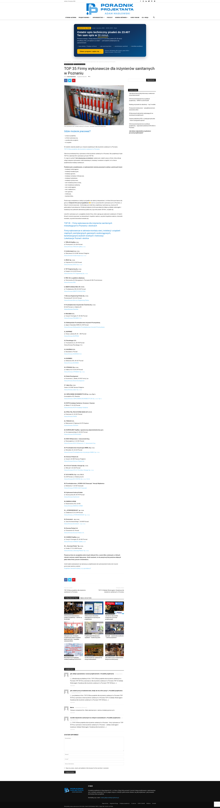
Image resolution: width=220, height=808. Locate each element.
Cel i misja (145, 17)
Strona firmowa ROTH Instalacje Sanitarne (76, 407)
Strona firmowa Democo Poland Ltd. (74, 461)
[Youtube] (154, 1)
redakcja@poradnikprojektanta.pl (110, 797)
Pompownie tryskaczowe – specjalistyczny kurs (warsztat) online (142, 108)
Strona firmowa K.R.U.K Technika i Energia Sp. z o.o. (79, 470)
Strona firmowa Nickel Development (74, 380)
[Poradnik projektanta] (110, 8)
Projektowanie (84, 17)
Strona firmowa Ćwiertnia (71, 309)
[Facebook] (140, 1)
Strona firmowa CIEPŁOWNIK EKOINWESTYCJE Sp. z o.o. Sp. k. (83, 398)
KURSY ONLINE (135, 17)
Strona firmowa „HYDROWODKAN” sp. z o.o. (77, 515)
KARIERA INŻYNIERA (121, 17)
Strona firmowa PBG (70, 282)
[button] (154, 17)
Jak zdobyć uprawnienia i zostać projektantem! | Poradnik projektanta (92, 674)
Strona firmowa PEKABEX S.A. (73, 318)
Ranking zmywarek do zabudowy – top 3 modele (142, 104)
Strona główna (70, 17)
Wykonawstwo (98, 17)
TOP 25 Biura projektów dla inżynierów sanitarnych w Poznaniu (82, 149)
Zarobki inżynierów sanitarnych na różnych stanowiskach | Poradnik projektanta (95, 718)
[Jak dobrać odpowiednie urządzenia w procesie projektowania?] (114, 608)
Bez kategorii (88, 633)
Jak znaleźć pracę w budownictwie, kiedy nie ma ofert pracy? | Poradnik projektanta (96, 690)
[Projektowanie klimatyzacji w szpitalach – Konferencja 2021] (94, 628)
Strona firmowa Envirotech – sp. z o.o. (75, 523)
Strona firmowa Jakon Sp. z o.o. (73, 389)
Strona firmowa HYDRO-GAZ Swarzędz (75, 488)
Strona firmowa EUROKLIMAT (72, 434)
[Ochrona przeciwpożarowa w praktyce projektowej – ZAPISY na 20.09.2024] (73, 608)
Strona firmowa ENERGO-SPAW (73, 506)
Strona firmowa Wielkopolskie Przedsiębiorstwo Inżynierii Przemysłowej (84, 327)
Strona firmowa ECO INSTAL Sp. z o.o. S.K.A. (77, 479)
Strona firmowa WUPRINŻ (71, 336)
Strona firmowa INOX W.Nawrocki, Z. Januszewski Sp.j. (80, 443)
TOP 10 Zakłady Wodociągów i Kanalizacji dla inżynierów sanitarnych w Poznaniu (111, 591)
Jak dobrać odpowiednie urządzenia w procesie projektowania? (111, 617)
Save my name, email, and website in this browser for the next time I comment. (87, 768)
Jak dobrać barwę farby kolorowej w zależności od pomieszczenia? (142, 94)
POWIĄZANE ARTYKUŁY (71, 598)
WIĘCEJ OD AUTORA (85, 598)
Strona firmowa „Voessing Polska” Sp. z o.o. (76, 550)
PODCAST (110, 17)
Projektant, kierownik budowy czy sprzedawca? (77, 568)
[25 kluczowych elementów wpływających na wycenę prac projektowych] (94, 608)
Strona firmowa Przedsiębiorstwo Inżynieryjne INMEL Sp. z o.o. (82, 452)
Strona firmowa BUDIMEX (71, 363)
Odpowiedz (72, 685)
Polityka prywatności (125, 803)
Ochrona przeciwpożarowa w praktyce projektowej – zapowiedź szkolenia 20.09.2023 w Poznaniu (142, 125)
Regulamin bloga (114, 803)
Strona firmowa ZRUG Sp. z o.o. (73, 264)
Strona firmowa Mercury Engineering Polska (76, 300)
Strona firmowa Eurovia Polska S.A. (74, 532)
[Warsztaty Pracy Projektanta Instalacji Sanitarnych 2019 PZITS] (73, 649)
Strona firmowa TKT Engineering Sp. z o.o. (76, 273)
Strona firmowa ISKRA (70, 416)
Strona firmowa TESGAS (71, 425)
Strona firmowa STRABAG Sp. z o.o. (74, 372)
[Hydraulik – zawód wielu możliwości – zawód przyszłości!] (114, 628)
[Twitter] (149, 1)
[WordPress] (151, 1)
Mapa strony (105, 803)
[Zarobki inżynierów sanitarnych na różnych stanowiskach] (94, 649)
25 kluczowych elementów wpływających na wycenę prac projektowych (92, 617)
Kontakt (154, 803)
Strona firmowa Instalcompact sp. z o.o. (75, 255)
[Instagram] (143, 1)
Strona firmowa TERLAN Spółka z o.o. (75, 246)
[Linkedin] (146, 1)
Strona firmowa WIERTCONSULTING (75, 291)
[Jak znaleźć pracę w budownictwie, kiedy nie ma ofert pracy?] (114, 649)
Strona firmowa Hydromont (71, 497)
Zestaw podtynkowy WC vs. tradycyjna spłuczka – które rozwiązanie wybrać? (142, 119)
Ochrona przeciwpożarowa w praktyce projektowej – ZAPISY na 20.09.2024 (73, 617)
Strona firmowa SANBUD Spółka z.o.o (75, 541)
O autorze (133, 803)
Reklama (148, 803)
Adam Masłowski (71, 76)
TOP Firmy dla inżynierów (79, 64)
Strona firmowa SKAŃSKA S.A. (73, 354)
